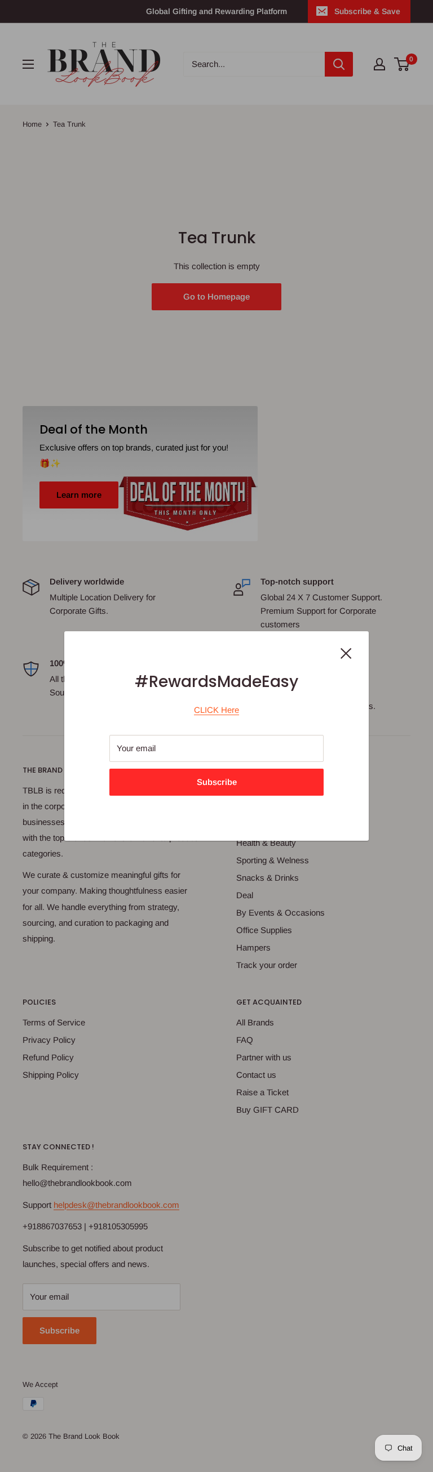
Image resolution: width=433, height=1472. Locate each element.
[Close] (346, 653)
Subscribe (217, 782)
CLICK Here (216, 710)
